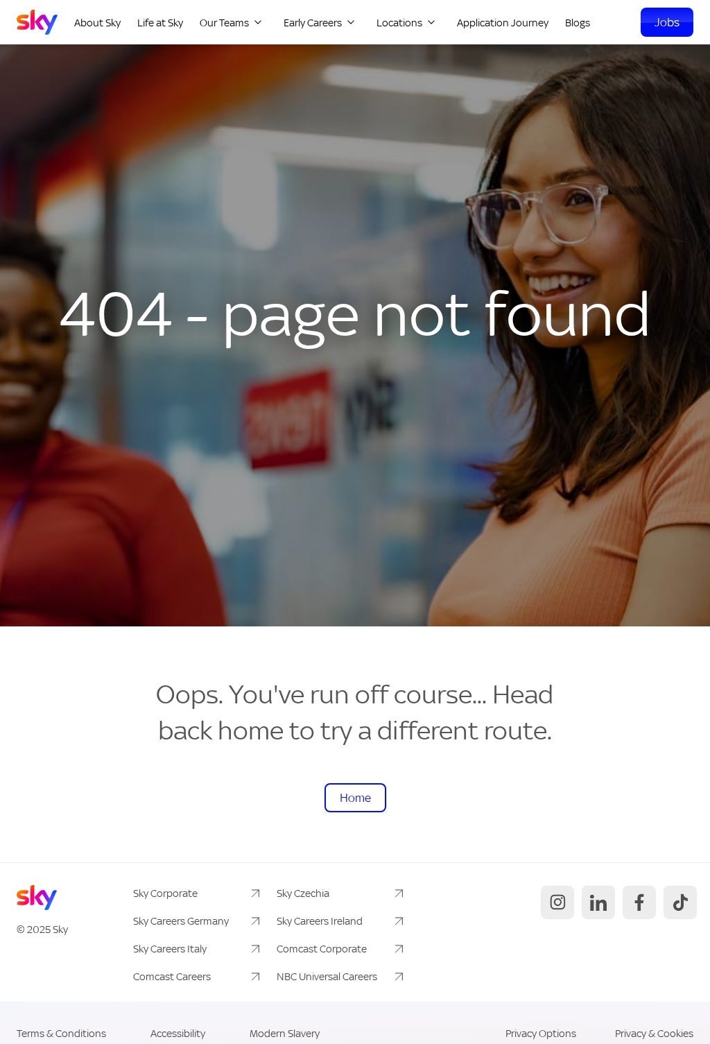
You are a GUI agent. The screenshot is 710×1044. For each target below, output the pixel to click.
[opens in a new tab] (556, 902)
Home (355, 798)
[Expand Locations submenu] (431, 22)
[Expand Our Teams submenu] (258, 22)
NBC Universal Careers (327, 976)
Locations (399, 22)
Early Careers (313, 22)
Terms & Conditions (61, 1033)
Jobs (667, 22)
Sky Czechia (303, 893)
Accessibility (177, 1033)
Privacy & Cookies (654, 1033)
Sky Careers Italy (170, 949)
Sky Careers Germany (181, 921)
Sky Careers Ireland (320, 921)
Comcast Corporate (322, 949)
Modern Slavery (285, 1033)
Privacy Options (540, 1033)
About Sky (97, 22)
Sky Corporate (165, 893)
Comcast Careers (172, 976)
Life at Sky (160, 22)
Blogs (577, 22)
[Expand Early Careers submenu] (351, 22)
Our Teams (224, 22)
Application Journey (502, 22)
